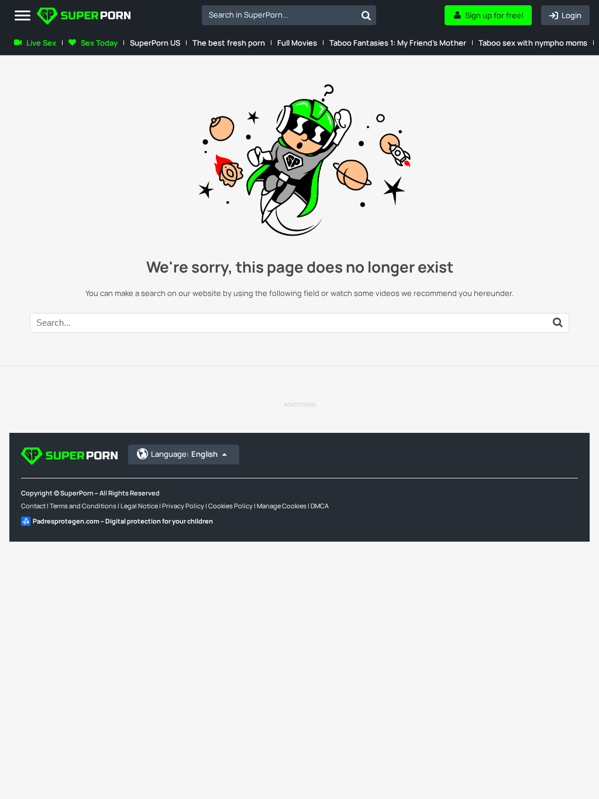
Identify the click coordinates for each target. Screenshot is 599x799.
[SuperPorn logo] (83, 17)
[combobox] (289, 15)
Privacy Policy (183, 505)
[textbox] (279, 14)
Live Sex (41, 42)
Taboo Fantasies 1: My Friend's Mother (397, 42)
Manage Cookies (282, 505)
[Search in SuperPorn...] (366, 15)
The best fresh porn (228, 42)
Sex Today (99, 42)
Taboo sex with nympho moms (532, 42)
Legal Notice (139, 505)
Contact (33, 505)
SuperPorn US (155, 42)
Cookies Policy (230, 505)
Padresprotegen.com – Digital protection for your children (123, 520)
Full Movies (297, 42)
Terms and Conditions (83, 505)
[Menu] (22, 16)
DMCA (320, 505)
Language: (184, 454)
